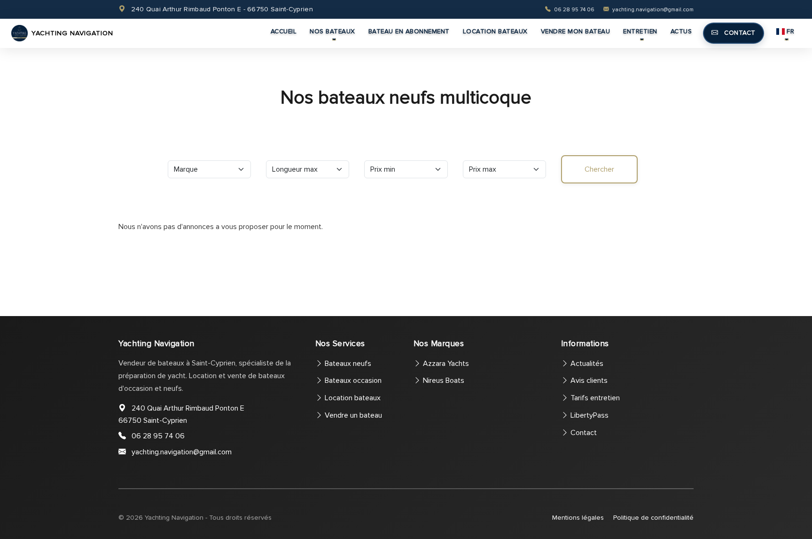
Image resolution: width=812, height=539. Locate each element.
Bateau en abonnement (409, 31)
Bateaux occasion (352, 380)
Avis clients (588, 380)
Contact (739, 33)
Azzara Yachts (445, 363)
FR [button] (790, 31)
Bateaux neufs (347, 363)
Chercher (599, 169)
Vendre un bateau (352, 415)
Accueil (284, 31)
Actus (681, 31)
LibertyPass (589, 415)
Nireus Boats (442, 380)
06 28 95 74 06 (574, 9)
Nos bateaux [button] (332, 31)
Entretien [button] (640, 31)
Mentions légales (578, 518)
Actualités (586, 363)
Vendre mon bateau (575, 31)
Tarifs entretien (594, 398)
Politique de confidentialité (653, 518)
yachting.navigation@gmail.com (652, 9)
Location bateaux (495, 31)
